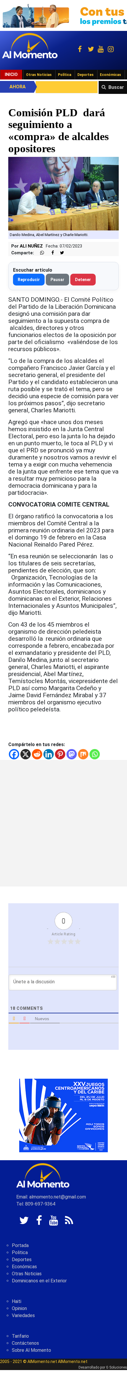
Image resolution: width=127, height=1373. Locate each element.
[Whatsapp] (94, 754)
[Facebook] (14, 754)
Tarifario (20, 1336)
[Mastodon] (71, 754)
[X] (25, 754)
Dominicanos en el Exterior (39, 1281)
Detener (83, 279)
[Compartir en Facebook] (49, 253)
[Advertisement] (63, 823)
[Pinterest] (60, 754)
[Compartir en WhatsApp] (39, 253)
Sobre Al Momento (31, 1350)
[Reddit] (37, 754)
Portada (20, 1245)
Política (64, 75)
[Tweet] (59, 253)
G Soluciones (116, 1367)
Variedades (23, 1315)
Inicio (11, 74)
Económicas (110, 75)
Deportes (85, 75)
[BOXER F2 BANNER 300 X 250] (63, 1115)
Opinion (19, 1308)
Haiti (16, 1301)
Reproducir (29, 279)
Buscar (116, 87)
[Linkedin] (48, 754)
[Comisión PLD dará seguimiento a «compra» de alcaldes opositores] (63, 193)
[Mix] (83, 754)
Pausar (57, 279)
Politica (20, 1252)
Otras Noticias (39, 75)
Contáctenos (25, 1343)
